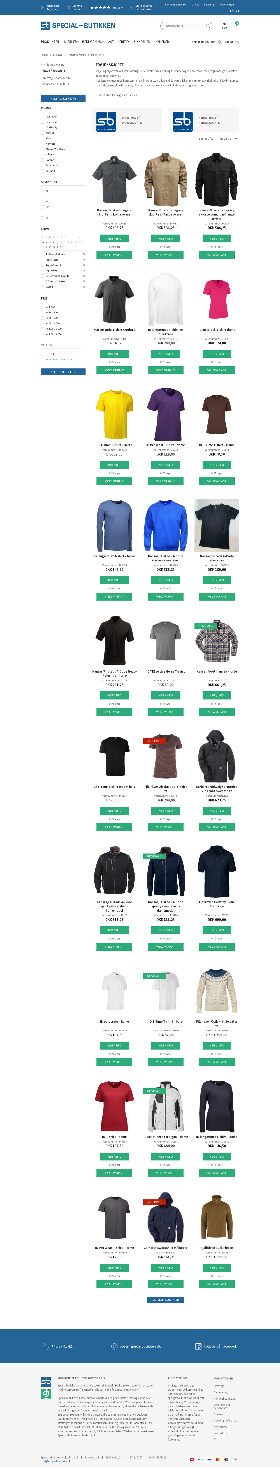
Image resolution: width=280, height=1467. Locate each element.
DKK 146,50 (114, 569)
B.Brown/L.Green (55, 281)
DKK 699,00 (217, 919)
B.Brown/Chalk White (57, 276)
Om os (195, 4)
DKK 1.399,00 (216, 1257)
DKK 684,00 (166, 1145)
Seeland (50, 171)
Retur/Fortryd (226, 4)
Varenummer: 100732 (217, 223)
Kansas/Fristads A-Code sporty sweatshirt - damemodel (165, 906)
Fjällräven (51, 116)
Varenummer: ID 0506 (217, 339)
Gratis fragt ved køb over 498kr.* (143, 7)
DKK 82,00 (166, 1035)
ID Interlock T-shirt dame (217, 330)
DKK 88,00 (114, 800)
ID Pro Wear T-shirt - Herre (114, 1248)
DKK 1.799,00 (216, 1035)
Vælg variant (114, 255)
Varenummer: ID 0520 (114, 1030)
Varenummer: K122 (217, 795)
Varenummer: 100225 (166, 565)
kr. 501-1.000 (53, 323)
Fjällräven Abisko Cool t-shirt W (165, 789)
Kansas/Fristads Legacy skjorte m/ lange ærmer (165, 212)
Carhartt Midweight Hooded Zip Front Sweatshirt (217, 789)
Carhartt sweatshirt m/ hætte (165, 1248)
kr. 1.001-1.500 (53, 329)
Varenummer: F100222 (114, 680)
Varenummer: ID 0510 (114, 450)
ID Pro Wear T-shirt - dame (165, 445)
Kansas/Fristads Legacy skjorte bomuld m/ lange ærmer (216, 214)
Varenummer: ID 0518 (114, 565)
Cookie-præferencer (225, 1420)
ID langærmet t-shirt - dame (216, 1137)
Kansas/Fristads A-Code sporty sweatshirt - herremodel (114, 906)
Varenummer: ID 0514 (114, 795)
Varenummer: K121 (166, 1252)
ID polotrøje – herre (114, 1021)
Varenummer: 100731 (166, 223)
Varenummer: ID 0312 (166, 450)
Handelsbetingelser (175, 4)
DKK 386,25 (166, 569)
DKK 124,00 (217, 343)
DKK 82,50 (114, 454)
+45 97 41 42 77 (64, 1346)
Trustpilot (118, 7)
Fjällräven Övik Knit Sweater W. (217, 1023)
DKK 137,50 (114, 1145)
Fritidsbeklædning (76, 54)
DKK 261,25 (114, 684)
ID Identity (51, 127)
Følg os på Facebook (220, 1346)
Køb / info (114, 239)
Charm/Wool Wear (56, 149)
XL (47, 218)
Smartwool (52, 165)
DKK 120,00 (114, 1257)
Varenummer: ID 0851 (166, 1141)
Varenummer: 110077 (217, 680)
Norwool (50, 143)
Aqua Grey (52, 270)
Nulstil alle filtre (63, 98)
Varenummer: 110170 (166, 915)
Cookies (218, 1414)
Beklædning (92, 42)
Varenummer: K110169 (114, 915)
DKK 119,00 (166, 454)
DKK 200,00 (166, 343)
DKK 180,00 (217, 569)
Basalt (49, 287)
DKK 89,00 (166, 684)
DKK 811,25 (114, 919)
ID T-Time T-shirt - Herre (114, 445)
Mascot (50, 138)
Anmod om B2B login (203, 42)
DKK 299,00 (166, 800)
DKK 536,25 (166, 227)
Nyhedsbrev (220, 1426)
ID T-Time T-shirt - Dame (216, 445)
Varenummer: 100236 (217, 565)
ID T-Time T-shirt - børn (166, 1021)
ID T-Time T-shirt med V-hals (114, 787)
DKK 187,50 (114, 1035)
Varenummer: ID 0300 (114, 1252)
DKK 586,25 (217, 227)
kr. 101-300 (52, 312)
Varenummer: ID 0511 (217, 450)
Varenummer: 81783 (216, 915)
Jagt (110, 42)
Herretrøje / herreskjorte (55, 84)
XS (47, 191)
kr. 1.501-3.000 (53, 334)
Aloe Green (52, 259)
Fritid (124, 42)
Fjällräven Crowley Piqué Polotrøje (217, 904)
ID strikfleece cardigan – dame (166, 1137)
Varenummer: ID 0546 (166, 339)
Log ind (229, 42)
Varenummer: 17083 (114, 339)
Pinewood (51, 122)
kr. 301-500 (52, 318)
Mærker (70, 42)
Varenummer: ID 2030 (166, 680)
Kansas (50, 133)
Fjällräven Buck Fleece (217, 1248)
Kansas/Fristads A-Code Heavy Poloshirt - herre (114, 673)
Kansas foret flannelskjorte (217, 671)
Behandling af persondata (222, 1406)
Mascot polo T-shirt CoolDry (114, 330)
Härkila (50, 154)
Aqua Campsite (54, 265)
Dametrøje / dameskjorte (55, 78)
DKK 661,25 (217, 684)
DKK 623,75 (217, 800)
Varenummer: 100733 (114, 223)
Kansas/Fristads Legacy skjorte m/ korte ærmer (114, 212)
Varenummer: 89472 (165, 795)
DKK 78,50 (217, 454)
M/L (48, 207)
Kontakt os (220, 1433)
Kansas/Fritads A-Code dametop (217, 558)
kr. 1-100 (50, 307)
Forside (44, 54)
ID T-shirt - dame (114, 1137)
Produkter (50, 42)
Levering (209, 4)
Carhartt (50, 160)
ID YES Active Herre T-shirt (166, 671)
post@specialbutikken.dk (140, 1346)
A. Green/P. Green (55, 254)
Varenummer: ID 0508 (114, 1141)
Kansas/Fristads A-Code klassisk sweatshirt (165, 558)
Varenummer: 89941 (216, 1030)
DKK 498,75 (114, 227)
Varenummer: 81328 (216, 1252)
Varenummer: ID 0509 (217, 1141)
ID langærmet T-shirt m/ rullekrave (165, 332)
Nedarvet (226, 139)
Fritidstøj (58, 54)
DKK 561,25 (166, 1257)
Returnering (221, 1392)
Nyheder (162, 42)
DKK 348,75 (114, 343)
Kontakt (234, 11)
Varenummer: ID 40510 (165, 1030)
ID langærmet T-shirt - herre (114, 556)
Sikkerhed (142, 42)
